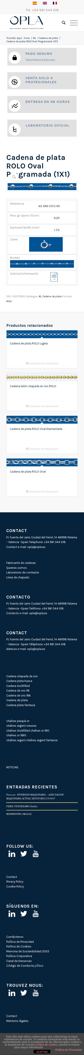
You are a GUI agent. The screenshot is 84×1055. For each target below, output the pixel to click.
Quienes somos (16, 567)
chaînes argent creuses (21, 725)
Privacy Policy (14, 881)
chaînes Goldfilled (18, 730)
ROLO (9, 301)
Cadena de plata (48, 38)
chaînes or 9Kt (39, 730)
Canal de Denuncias (19, 961)
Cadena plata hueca (19, 681)
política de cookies (46, 1044)
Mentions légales (17, 1021)
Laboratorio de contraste (22, 572)
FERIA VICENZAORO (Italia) (21, 806)
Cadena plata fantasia (20, 705)
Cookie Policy (15, 886)
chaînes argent (16, 740)
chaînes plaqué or (17, 721)
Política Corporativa (19, 956)
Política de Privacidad (20, 941)
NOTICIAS (12, 767)
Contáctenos (15, 936)
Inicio (27, 38)
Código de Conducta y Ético (24, 965)
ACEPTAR (42, 1052)
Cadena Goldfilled (18, 686)
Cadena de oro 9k (18, 690)
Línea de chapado (17, 577)
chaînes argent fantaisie (42, 740)
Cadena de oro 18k (18, 695)
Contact (11, 877)
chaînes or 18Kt (16, 735)
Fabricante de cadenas (21, 563)
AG (34, 38)
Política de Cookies (18, 946)
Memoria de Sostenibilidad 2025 (27, 951)
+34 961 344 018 (45, 10)
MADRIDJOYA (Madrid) (19, 813)
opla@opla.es (36, 547)
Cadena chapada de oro (22, 676)
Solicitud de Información (43, 363)
